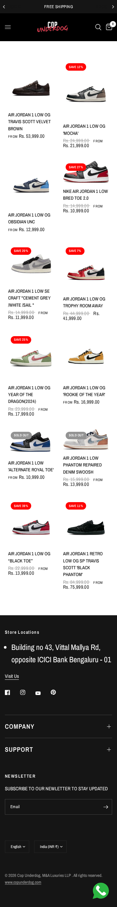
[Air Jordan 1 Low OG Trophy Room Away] (86, 267)
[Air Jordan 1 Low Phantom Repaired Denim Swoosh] (86, 439)
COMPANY (19, 726)
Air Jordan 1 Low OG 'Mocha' (84, 129)
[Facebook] (12, 692)
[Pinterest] (58, 692)
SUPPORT (19, 749)
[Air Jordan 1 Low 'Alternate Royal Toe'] (31, 441)
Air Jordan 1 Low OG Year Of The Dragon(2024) (29, 394)
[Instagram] (27, 692)
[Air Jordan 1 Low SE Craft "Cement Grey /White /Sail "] (31, 264)
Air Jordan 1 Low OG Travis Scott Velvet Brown (29, 122)
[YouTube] (42, 693)
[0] (108, 27)
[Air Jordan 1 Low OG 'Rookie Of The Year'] (86, 356)
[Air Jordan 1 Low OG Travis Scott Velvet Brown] (31, 83)
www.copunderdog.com (23, 882)
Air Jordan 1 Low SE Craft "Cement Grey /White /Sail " (29, 298)
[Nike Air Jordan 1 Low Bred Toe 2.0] (86, 172)
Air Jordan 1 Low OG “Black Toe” (29, 556)
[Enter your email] (105, 807)
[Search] (98, 27)
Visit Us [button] (12, 676)
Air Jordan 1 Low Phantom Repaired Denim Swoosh (82, 465)
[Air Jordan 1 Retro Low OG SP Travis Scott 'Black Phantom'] (86, 522)
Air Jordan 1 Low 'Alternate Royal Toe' (31, 466)
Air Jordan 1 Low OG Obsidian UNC (29, 218)
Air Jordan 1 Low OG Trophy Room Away (84, 302)
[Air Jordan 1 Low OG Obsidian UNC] (31, 183)
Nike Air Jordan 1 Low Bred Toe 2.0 (85, 194)
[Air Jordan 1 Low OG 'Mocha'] (86, 89)
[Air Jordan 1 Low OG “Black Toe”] (31, 522)
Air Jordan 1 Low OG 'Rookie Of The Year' (84, 390)
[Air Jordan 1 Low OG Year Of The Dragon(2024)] (31, 356)
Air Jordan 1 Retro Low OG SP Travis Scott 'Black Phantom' (83, 563)
